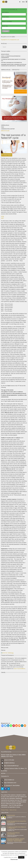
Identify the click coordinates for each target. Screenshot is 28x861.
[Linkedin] (8, 725)
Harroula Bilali (5, 125)
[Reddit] (16, 725)
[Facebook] (2, 725)
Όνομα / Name (5, 16)
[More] (25, 725)
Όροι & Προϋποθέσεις (19, 668)
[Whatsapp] (11, 725)
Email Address (5, 12)
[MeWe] (22, 725)
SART (2, 218)
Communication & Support (8, 128)
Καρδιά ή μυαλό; (5, 54)
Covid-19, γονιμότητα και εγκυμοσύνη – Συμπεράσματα (11, 57)
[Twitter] (5, 725)
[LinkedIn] (8, 789)
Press (2, 127)
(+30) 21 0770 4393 (9, 760)
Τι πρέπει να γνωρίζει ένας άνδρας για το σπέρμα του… (13, 60)
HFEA (2, 216)
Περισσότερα (14, 859)
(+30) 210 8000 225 (9, 780)
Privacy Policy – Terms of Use (8, 810)
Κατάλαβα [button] (21, 857)
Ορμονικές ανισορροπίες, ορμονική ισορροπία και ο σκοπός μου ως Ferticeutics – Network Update (13, 65)
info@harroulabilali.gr (9, 763)
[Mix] (19, 725)
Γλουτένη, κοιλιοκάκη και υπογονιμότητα (11, 62)
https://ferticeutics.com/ (10, 782)
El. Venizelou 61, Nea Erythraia (12, 785)
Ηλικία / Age (5, 26)
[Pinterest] (13, 725)
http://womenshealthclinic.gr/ (11, 765)
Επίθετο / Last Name (7, 21)
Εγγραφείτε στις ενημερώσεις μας (10, 39)
